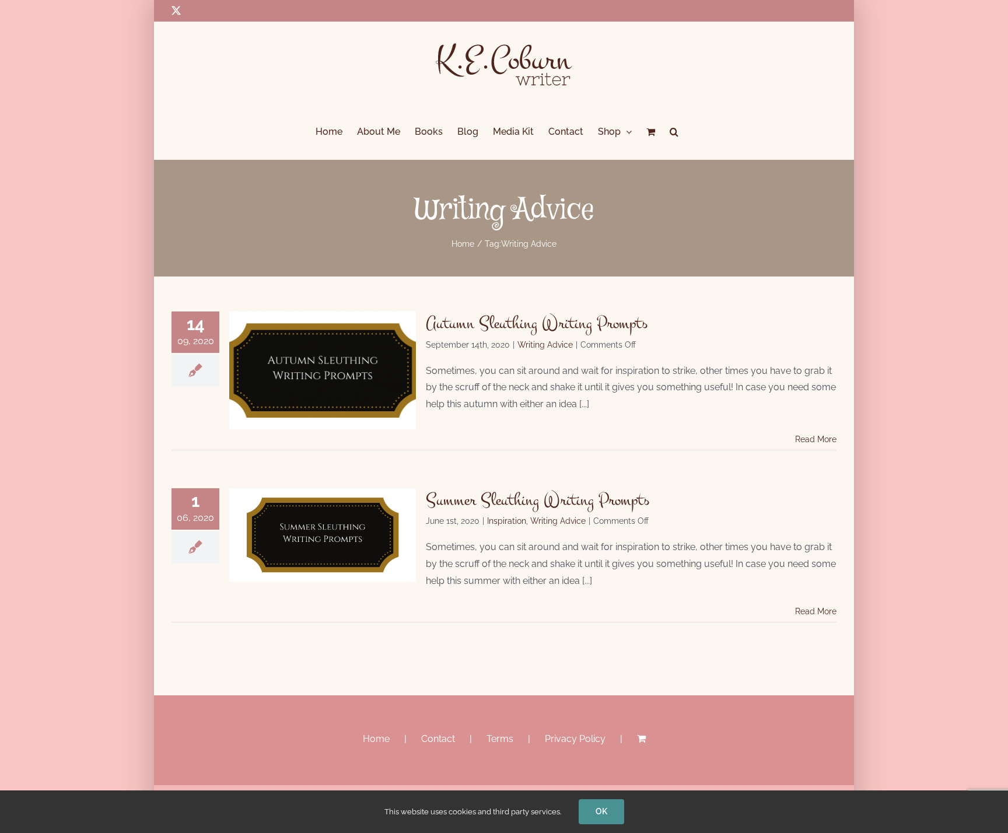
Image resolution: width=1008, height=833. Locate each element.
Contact (438, 738)
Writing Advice (545, 344)
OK (601, 811)
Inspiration (506, 521)
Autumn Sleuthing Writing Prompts (537, 323)
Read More (815, 439)
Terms (500, 738)
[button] (674, 131)
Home (376, 738)
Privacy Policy (575, 738)
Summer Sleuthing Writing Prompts (537, 500)
